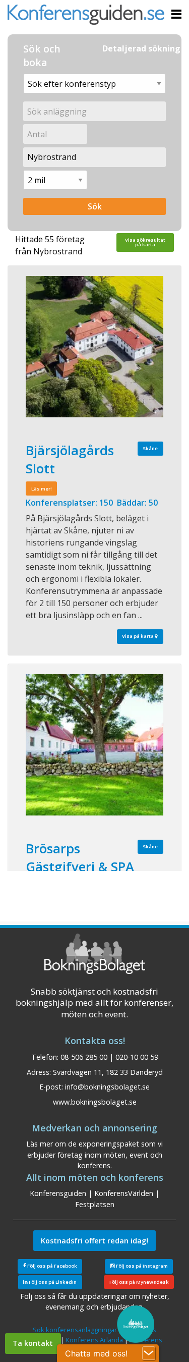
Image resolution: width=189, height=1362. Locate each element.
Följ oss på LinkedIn (52, 1282)
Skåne (150, 448)
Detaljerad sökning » (144, 48)
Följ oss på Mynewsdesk (139, 1282)
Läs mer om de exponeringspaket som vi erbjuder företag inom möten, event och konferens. (94, 1154)
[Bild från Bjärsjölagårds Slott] (94, 346)
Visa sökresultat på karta (145, 242)
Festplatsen (94, 1204)
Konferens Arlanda (94, 1339)
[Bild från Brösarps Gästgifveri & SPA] (94, 744)
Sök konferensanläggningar (75, 1329)
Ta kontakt (33, 1343)
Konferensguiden (58, 1193)
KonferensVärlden (123, 1193)
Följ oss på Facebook (51, 1266)
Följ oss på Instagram (141, 1266)
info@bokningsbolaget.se (107, 1087)
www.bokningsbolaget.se (95, 1102)
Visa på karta (138, 636)
